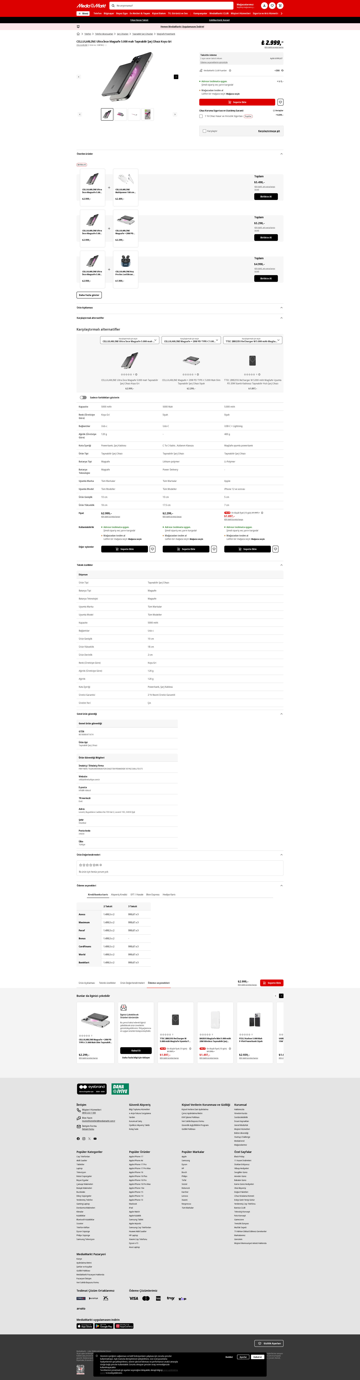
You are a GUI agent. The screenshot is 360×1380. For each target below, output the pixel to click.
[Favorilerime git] (272, 5)
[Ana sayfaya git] (91, 6)
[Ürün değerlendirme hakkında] (100, 865)
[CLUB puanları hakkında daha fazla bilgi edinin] (230, 70)
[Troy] (170, 1298)
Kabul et (258, 1357)
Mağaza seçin (233, 93)
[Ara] (113, 5)
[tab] (98, 894)
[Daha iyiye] (120, 1089)
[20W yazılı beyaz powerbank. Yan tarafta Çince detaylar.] (215, 1019)
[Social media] (79, 1138)
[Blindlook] (91, 1089)
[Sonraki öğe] (281, 996)
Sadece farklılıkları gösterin (104, 397)
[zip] (183, 1299)
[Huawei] (124, 1326)
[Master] (145, 1298)
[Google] (103, 1326)
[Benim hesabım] (264, 5)
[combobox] (174, 6)
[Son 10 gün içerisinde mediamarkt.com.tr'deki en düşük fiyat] (262, 513)
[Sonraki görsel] (176, 77)
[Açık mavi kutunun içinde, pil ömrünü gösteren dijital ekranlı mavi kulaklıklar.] (125, 261)
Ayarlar (243, 1357)
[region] (180, 934)
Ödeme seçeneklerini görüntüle (214, 62)
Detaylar (279, 110)
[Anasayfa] (78, 34)
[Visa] (133, 1298)
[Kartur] (93, 1298)
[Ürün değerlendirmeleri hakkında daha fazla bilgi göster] (136, 374)
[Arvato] (81, 1308)
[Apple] (84, 1326)
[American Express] (158, 1298)
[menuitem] (97, 13)
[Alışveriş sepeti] (280, 5)
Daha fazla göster (89, 295)
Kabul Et (136, 1050)
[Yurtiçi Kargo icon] (105, 1298)
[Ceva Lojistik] (81, 1298)
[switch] (83, 397)
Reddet (229, 1357)
